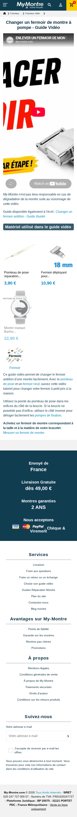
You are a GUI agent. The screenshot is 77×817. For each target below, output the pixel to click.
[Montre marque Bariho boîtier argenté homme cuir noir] (20, 307)
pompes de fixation (48, 415)
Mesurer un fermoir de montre (23, 432)
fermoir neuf (31, 384)
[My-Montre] (30, 5)
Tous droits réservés (48, 792)
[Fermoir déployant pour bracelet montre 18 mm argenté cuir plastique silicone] (57, 251)
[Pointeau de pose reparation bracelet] (20, 251)
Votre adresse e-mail (19, 726)
